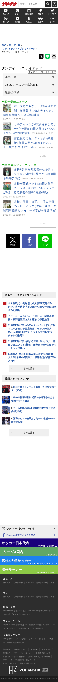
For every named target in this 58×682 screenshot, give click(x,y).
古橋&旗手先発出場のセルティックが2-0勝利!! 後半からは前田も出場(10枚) (29, 174)
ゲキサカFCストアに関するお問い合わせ (19, 663)
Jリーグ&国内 (18, 583)
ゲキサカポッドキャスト (20, 614)
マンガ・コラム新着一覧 (13, 625)
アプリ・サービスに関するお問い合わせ (19, 660)
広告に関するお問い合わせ (13, 657)
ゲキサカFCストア (10, 639)
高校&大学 (30, 583)
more (43, 156)
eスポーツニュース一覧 (16, 628)
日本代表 (6, 583)
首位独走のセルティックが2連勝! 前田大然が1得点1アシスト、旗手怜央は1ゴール (29, 143)
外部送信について (43, 653)
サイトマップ (47, 649)
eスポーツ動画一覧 (35, 628)
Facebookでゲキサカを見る (20, 535)
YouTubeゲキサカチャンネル (14, 611)
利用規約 (6, 653)
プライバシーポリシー (23, 653)
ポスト (13, 245)
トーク (45, 245)
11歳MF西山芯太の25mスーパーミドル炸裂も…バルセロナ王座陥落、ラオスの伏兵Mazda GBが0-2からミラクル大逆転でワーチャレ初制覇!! (31, 330)
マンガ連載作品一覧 (33, 625)
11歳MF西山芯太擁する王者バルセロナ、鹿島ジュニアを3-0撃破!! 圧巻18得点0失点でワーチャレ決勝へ (32, 344)
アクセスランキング (28, 639)
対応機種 (6, 649)
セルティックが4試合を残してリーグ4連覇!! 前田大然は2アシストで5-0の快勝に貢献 (29, 129)
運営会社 (34, 649)
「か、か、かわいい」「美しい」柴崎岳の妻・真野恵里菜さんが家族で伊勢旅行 (31, 318)
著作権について (20, 649)
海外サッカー (41, 583)
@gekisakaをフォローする (20, 528)
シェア (29, 245)
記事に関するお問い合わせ (39, 657)
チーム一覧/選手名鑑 (15, 642)
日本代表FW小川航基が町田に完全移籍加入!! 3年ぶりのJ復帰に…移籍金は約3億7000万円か (32, 357)
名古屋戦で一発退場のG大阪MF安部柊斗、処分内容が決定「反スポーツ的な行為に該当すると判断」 (32, 307)
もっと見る (29, 368)
